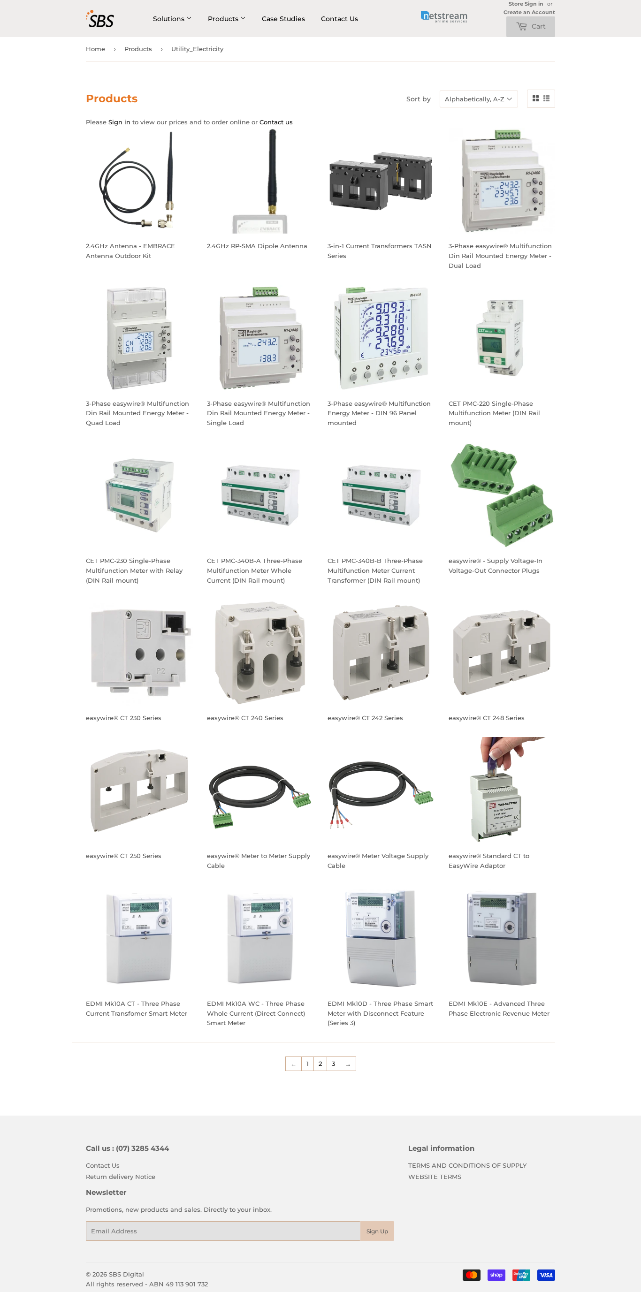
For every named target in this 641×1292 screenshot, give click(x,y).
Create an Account (529, 12)
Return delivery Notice (120, 1176)
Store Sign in (526, 3)
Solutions (169, 19)
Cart (538, 26)
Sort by (418, 99)
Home (95, 49)
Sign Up (377, 1231)
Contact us (276, 122)
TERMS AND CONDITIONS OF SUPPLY (467, 1165)
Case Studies (283, 19)
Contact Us (339, 19)
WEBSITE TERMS (434, 1176)
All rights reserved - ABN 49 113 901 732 (147, 1284)
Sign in (119, 122)
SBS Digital (126, 1274)
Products (224, 19)
